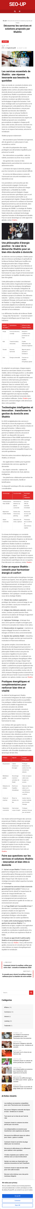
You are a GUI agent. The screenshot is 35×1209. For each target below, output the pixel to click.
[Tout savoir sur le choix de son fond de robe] (7, 1053)
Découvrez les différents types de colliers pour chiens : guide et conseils (23, 1080)
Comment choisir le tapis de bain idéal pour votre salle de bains (16, 1169)
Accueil (4, 21)
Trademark (7, 1026)
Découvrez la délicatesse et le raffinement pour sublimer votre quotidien (17, 1149)
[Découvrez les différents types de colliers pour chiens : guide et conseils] (7, 1079)
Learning (6, 1021)
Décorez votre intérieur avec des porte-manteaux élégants (16, 1175)
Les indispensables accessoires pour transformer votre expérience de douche (22, 1071)
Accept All (17, 1196)
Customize (17, 1201)
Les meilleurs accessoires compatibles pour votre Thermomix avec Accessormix (22, 1036)
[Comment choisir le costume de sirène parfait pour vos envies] (7, 1062)
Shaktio (14, 220)
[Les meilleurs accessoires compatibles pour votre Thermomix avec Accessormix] (7, 1035)
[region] (17, 1194)
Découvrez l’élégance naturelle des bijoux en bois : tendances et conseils (23, 1045)
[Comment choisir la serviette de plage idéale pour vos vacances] (7, 1088)
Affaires (5, 41)
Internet (6, 1017)
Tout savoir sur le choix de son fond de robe (22, 1053)
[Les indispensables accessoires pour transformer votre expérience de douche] (7, 1070)
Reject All (17, 1205)
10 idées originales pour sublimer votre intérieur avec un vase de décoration (16, 1156)
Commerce (7, 1012)
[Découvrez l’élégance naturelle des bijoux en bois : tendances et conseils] (7, 1044)
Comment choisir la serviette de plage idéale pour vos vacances (22, 1088)
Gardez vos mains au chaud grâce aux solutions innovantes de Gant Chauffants (16, 1162)
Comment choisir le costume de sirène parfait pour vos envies (22, 1061)
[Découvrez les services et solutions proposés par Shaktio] (17, 59)
